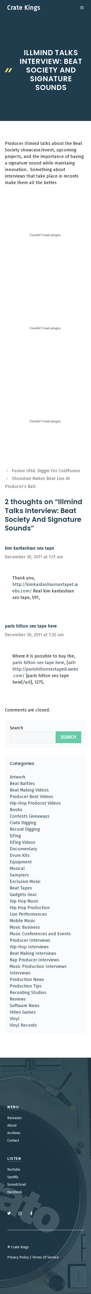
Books (16, 809)
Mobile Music (22, 920)
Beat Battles (22, 783)
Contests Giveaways (30, 816)
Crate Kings (23, 7)
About (12, 1125)
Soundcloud (16, 1184)
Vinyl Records (23, 1025)
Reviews (18, 999)
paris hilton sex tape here (31, 626)
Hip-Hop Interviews (29, 947)
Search (16, 728)
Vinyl (14, 1018)
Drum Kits (20, 855)
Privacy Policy (18, 1257)
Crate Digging (23, 822)
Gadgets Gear (23, 894)
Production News (27, 979)
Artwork (17, 777)
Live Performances (28, 914)
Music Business (25, 927)
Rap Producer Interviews (34, 960)
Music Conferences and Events (40, 933)
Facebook (14, 1192)
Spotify (12, 1177)
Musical (17, 868)
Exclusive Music (25, 881)
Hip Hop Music (24, 901)
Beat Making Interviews (33, 953)
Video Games (23, 1012)
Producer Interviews (30, 940)
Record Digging (25, 829)
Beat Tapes (21, 888)
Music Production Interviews (38, 966)
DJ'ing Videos (22, 842)
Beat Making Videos (29, 790)
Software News (25, 1005)
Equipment (21, 862)
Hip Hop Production (30, 907)
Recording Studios (28, 992)
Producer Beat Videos (31, 796)
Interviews (20, 973)
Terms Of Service (45, 1257)
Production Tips (25, 986)
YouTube (13, 1169)
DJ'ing (15, 835)
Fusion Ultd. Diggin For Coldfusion (46, 470)
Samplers (19, 875)
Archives (13, 1133)
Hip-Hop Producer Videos (35, 803)
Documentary (23, 849)
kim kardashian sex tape (29, 548)
